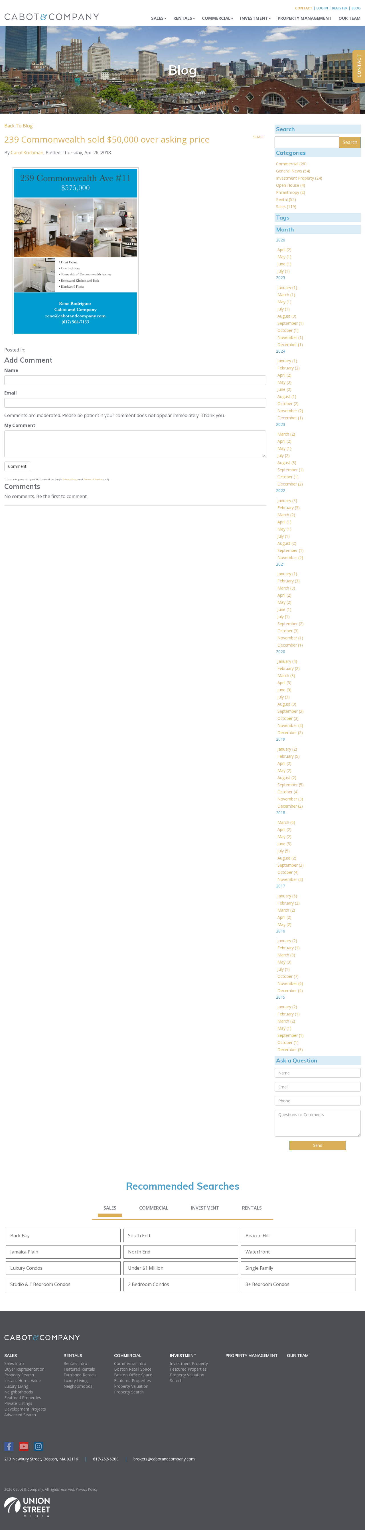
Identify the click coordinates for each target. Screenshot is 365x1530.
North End (139, 1252)
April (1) (284, 522)
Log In (322, 8)
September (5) (290, 784)
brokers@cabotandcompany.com (164, 1459)
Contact (303, 8)
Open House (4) (290, 185)
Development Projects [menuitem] (25, 1409)
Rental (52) (286, 199)
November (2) (290, 410)
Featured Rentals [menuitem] (79, 1369)
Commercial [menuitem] (216, 18)
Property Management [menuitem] (305, 18)
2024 (280, 351)
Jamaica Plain (24, 1252)
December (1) (290, 344)
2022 (280, 490)
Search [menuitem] (176, 1380)
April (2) (284, 249)
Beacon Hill (257, 1235)
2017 (280, 886)
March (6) (286, 822)
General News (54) (293, 171)
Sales (110, 1208)
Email (10, 393)
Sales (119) (286, 206)
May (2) (284, 602)
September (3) (290, 711)
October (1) (288, 330)
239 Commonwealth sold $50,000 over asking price (107, 139)
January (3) (287, 500)
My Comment (19, 425)
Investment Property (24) (299, 178)
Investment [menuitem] (254, 18)
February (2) (288, 368)
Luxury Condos (26, 1268)
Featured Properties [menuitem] (22, 1397)
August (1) (286, 396)
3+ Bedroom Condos (267, 1284)
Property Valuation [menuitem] (131, 1386)
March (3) (286, 588)
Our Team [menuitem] (349, 18)
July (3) (283, 697)
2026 (280, 240)
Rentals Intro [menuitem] (75, 1363)
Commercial (153, 1208)
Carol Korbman (27, 152)
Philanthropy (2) (290, 192)
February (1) (288, 947)
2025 (280, 277)
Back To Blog (18, 126)
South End (139, 1235)
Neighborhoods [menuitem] (18, 1392)
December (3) (290, 1049)
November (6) (290, 983)
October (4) (288, 792)
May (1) (284, 256)
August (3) (286, 316)
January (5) (287, 896)
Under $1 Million (145, 1268)
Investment (205, 1208)
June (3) (284, 689)
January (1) (287, 287)
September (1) (290, 323)
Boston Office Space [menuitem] (133, 1374)
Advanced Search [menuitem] (20, 1414)
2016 (280, 931)
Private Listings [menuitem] (18, 1403)
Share (259, 136)
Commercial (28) (291, 163)
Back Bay (20, 1235)
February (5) (288, 756)
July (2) (283, 455)
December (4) (290, 990)
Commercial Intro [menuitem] (130, 1363)
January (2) (287, 749)
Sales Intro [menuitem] (14, 1363)
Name (11, 370)
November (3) (290, 799)
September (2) (290, 623)
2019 (280, 739)
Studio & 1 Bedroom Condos (40, 1284)
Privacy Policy (70, 479)
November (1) (290, 337)
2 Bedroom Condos (148, 1284)
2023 (280, 424)
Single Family (259, 1268)
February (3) (288, 507)
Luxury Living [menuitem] (16, 1386)
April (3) (284, 682)
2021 (280, 564)
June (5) (284, 843)
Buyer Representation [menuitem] (24, 1369)
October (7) (288, 976)
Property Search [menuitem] (19, 1374)
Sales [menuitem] (157, 18)
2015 (280, 997)
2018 (280, 812)
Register (339, 8)
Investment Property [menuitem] (189, 1363)
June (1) (284, 264)
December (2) (290, 484)
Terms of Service (93, 479)
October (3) (288, 630)
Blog (356, 8)
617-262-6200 (106, 1459)
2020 (280, 651)
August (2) (286, 543)
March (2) (286, 434)
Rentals (252, 1208)
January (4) (287, 661)
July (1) (283, 271)
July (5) (283, 851)
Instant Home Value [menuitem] (22, 1380)
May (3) (284, 382)
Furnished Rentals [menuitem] (80, 1374)
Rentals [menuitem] (182, 18)
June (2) (284, 389)
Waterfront (258, 1252)
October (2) (288, 403)
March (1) (286, 294)
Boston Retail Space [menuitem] (132, 1369)
